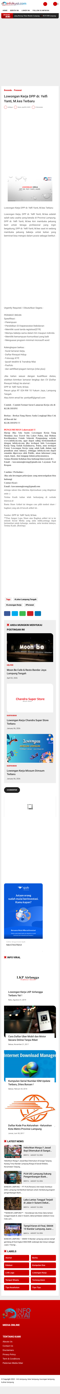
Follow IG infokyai (41, 10)
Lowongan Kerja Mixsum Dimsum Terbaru (26, 772)
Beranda (8, 90)
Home (5, 10)
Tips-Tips (36, 1287)
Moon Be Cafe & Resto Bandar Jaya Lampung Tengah (26, 671)
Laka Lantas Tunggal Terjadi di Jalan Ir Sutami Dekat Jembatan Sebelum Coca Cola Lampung (38, 1201)
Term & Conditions (11, 1359)
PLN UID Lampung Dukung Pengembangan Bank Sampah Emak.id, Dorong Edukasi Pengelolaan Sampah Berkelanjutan (37, 1175)
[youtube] (22, 1330)
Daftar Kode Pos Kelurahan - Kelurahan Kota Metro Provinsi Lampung (30, 1127)
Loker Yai (26, 10)
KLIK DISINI (10, 408)
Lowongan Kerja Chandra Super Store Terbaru (28, 722)
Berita (26, 1155)
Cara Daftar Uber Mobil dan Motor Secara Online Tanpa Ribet (27, 1038)
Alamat (8, 1258)
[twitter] (15, 613)
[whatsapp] (22, 613)
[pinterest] (30, 613)
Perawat (18, 90)
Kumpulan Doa (38, 1265)
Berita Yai (14, 10)
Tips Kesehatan (12, 1287)
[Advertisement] (30, 52)
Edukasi (8, 1265)
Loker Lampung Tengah (26, 599)
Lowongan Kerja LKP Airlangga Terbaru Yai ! (25, 993)
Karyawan (12, 715)
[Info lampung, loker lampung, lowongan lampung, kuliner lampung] (14, 6)
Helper (10, 665)
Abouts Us (7, 1341)
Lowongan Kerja (14, 605)
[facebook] (7, 613)
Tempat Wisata (12, 1280)
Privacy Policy (9, 1354)
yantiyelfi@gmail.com (34, 397)
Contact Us (8, 1346)
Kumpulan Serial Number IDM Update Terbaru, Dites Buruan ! (29, 1082)
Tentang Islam (38, 1280)
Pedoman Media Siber (13, 1363)
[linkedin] (38, 613)
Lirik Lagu (9, 1273)
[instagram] (18, 1330)
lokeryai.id (45, 459)
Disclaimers (8, 1350)
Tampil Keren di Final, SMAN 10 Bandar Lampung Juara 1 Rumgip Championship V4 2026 (38, 1227)
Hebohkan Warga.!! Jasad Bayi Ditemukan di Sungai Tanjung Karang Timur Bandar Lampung (37, 1149)
